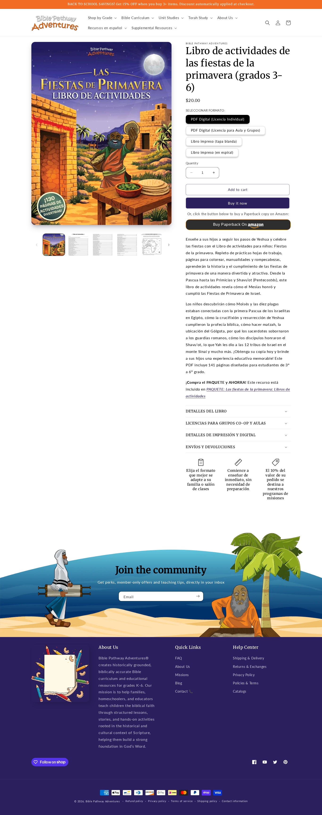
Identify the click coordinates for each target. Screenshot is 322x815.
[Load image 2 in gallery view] (78, 245)
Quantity (192, 163)
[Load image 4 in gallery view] (127, 245)
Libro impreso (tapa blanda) (214, 141)
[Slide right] (169, 245)
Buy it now (237, 203)
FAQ (178, 658)
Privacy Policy (244, 675)
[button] (102, 18)
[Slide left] (36, 245)
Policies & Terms (246, 683)
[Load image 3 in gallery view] (103, 245)
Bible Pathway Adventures (103, 801)
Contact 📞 (184, 691)
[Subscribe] (198, 596)
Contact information (235, 801)
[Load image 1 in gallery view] (54, 245)
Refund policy (134, 801)
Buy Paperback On (230, 224)
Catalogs (239, 691)
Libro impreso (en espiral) (212, 152)
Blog (178, 683)
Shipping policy (207, 801)
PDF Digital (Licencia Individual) (217, 119)
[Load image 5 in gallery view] (151, 245)
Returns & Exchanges (249, 667)
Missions (182, 675)
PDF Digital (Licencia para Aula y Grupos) (225, 130)
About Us (182, 667)
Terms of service (182, 801)
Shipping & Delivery (248, 658)
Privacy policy (157, 801)
